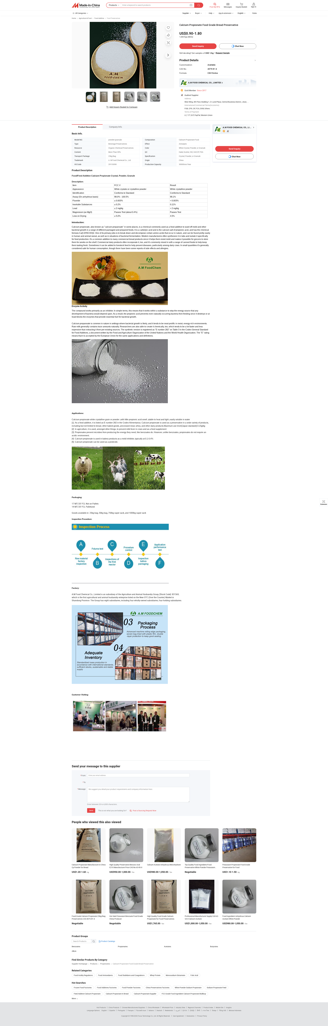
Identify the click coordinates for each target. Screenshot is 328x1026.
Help (210, 13)
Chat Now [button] (239, 46)
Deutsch (159, 1010)
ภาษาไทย (206, 1010)
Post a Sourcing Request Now (143, 810)
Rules (254, 13)
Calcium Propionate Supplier (145, 993)
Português (121, 1010)
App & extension (225, 13)
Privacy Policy (202, 1016)
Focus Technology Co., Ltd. (147, 1016)
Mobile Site (219, 1007)
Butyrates (214, 946)
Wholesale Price (167, 1007)
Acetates (167, 946)
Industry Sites (180, 1007)
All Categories (80, 13)
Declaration (190, 1016)
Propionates (123, 946)
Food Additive (99, 18)
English (104, 1010)
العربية (178, 1010)
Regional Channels (194, 1007)
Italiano (151, 1010)
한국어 (184, 1010)
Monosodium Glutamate (175, 975)
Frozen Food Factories (83, 987)
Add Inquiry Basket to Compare (123, 107)
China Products (114, 1007)
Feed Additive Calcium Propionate (87, 993)
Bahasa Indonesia (235, 1010)
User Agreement (178, 1016)
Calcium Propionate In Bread (117, 993)
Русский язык (141, 1010)
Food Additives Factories (107, 987)
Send (91, 810)
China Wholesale (153, 1007)
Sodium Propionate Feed (216, 987)
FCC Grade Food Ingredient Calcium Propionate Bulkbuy (184, 993)
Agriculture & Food (85, 18)
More (74, 998)
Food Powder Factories (131, 987)
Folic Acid (194, 975)
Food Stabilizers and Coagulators (131, 975)
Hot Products (101, 1007)
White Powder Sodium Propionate (188, 987)
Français (131, 1010)
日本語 (192, 1010)
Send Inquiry (198, 46)
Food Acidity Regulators (83, 975)
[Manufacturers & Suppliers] (86, 5)
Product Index (208, 1007)
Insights (229, 1007)
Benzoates (76, 946)
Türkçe (214, 1010)
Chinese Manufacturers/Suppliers (133, 1007)
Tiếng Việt (222, 1010)
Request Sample (223, 53)
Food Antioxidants (105, 975)
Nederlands (169, 1010)
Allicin (74, 951)
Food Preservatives (113, 18)
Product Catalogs (108, 941)
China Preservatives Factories (157, 987)
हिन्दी (198, 1010)
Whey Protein (155, 975)
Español (112, 1010)
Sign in (253, 7)
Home (74, 18)
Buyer (197, 13)
